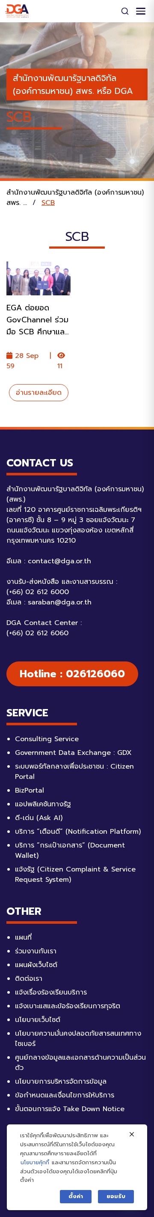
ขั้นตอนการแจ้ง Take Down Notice (69, 1109)
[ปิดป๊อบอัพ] (132, 1134)
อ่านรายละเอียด (39, 393)
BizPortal (29, 790)
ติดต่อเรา (28, 979)
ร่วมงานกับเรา (35, 951)
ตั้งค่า (75, 1196)
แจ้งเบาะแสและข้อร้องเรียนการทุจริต (67, 1006)
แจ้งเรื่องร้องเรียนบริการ (51, 992)
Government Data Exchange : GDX (73, 753)
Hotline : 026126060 (72, 674)
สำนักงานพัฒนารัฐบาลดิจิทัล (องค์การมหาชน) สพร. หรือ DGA (73, 84)
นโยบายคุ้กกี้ (35, 1162)
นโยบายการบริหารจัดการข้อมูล (61, 1081)
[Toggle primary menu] (141, 11)
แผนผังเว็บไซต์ (36, 965)
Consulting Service (47, 739)
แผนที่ (23, 937)
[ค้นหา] (125, 11)
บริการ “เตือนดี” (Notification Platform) (78, 831)
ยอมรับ (116, 1196)
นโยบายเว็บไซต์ (37, 1020)
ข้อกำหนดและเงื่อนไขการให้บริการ (64, 1095)
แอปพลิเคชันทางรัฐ (43, 804)
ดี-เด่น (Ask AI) (38, 818)
